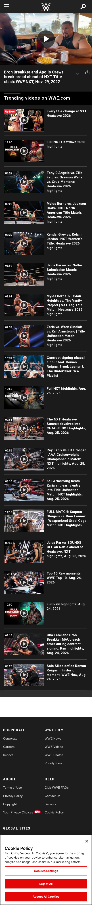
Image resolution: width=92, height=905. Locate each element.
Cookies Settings (46, 871)
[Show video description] (77, 72)
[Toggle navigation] (6, 6)
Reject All (45, 884)
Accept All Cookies (46, 896)
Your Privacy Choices (13, 812)
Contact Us (52, 796)
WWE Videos (54, 746)
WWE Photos (54, 755)
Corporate (10, 738)
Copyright (10, 804)
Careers (9, 746)
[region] (46, 870)
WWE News (53, 738)
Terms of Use (12, 787)
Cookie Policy (54, 812)
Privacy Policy (13, 796)
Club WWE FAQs (55, 787)
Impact (8, 755)
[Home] (46, 7)
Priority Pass (53, 763)
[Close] (87, 841)
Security (50, 804)
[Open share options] (87, 72)
